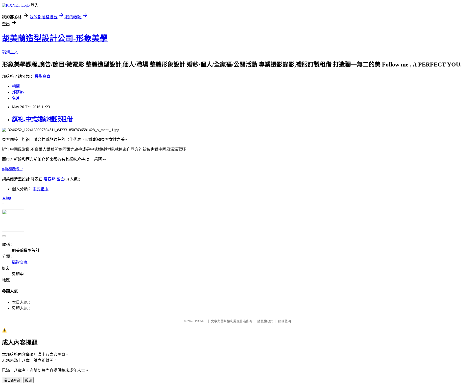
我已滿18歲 (12, 380)
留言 (60, 179)
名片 (16, 98)
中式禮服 (40, 189)
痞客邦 (49, 179)
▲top (6, 197)
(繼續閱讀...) (12, 169)
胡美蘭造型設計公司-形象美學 (55, 38)
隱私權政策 (265, 321)
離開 (28, 380)
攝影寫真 (42, 76)
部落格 (18, 92)
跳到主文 (10, 52)
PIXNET (200, 321)
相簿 (16, 86)
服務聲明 (284, 321)
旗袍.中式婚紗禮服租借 (42, 119)
